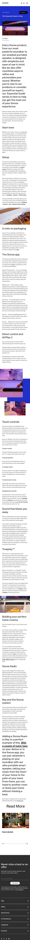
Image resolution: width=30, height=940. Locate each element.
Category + (23, 12)
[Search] (24, 3)
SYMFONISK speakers (8, 659)
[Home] (5, 3)
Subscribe (15, 883)
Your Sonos (5, 12)
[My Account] (21, 3)
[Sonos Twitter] (7, 938)
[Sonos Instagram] (5, 938)
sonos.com (20, 800)
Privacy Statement (19, 889)
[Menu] (27, 3)
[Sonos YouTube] (9, 938)
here (18, 249)
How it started (7, 832)
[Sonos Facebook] (2, 938)
